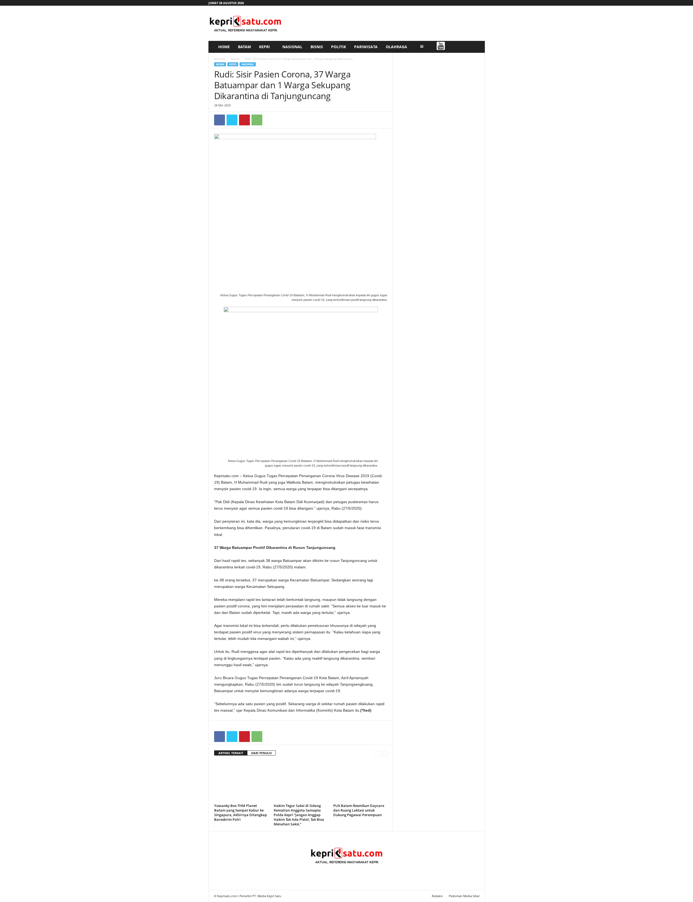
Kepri (264, 46)
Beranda (219, 59)
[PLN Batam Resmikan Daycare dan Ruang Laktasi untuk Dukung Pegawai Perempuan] (360, 781)
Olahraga (396, 46)
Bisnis (316, 46)
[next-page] (384, 753)
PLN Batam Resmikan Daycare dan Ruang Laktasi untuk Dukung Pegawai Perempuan (358, 810)
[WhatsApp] (256, 120)
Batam (244, 46)
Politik (338, 46)
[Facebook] (219, 120)
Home (224, 46)
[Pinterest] (244, 120)
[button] (477, 47)
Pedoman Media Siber (464, 896)
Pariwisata (366, 46)
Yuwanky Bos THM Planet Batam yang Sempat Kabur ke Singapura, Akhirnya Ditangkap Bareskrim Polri (240, 812)
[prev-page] (378, 753)
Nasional (292, 46)
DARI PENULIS (261, 753)
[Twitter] (232, 120)
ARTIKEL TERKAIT (230, 753)
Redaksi (437, 896)
